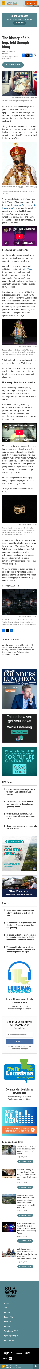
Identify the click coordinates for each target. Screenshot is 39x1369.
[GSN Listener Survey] (19, 728)
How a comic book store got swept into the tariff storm (21, 827)
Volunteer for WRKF (11, 1331)
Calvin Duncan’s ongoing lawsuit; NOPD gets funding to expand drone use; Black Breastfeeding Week (26, 1228)
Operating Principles (11, 1336)
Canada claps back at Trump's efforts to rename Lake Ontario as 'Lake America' (20, 791)
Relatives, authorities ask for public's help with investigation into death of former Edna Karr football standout (21, 937)
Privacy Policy (9, 1317)
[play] (3, 1366)
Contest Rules (9, 1340)
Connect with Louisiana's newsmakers (19, 1091)
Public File (7, 1322)
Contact (7, 1312)
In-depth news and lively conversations (19, 1000)
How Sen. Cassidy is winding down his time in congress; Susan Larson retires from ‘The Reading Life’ (27, 1174)
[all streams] (36, 1366)
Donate (32, 3)
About (6, 1308)
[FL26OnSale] (19, 689)
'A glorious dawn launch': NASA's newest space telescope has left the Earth (20, 816)
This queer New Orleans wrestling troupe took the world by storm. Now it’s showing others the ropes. (20, 949)
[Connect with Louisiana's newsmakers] (19, 1071)
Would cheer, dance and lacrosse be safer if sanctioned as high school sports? (20, 912)
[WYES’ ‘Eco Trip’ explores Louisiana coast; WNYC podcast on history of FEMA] (9, 1150)
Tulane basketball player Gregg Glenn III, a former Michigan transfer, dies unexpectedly (21, 925)
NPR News (7, 782)
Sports (5, 903)
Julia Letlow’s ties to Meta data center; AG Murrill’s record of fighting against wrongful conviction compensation (27, 1254)
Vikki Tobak (28, 269)
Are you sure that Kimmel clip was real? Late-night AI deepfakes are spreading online (19, 804)
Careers (7, 1326)
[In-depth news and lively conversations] (19, 977)
